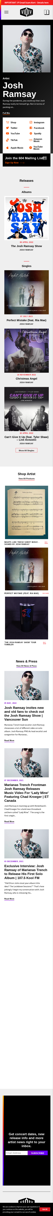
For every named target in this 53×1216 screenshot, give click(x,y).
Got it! (44, 1209)
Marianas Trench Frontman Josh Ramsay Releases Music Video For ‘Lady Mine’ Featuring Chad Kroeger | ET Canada (26, 792)
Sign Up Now (11, 163)
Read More (9, 740)
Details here (43, 2)
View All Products (26, 478)
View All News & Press (26, 666)
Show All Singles (26, 450)
